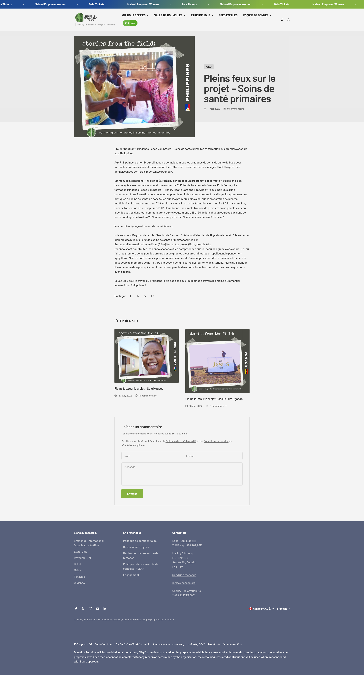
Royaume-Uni (82, 557)
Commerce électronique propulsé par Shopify (148, 619)
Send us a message (184, 574)
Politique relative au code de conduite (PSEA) (140, 566)
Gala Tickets (79, 4)
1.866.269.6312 (193, 545)
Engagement (131, 574)
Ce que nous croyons (136, 547)
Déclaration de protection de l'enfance (140, 555)
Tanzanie (79, 576)
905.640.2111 (188, 540)
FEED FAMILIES (228, 15)
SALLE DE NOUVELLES (168, 15)
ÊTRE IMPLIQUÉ (200, 15)
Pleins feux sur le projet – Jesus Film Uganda (213, 399)
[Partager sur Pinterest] (145, 296)
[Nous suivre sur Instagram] (90, 609)
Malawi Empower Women (32, 4)
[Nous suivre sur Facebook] (76, 609)
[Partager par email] (152, 296)
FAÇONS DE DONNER (255, 15)
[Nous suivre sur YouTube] (98, 609)
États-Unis (80, 551)
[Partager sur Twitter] (138, 296)
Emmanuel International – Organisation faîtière (90, 543)
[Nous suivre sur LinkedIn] (105, 609)
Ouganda (79, 582)
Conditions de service (216, 441)
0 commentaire (235, 108)
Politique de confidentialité (181, 441)
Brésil (77, 564)
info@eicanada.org (184, 582)
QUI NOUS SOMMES (134, 15)
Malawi (208, 66)
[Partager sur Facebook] (130, 296)
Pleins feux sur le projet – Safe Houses (138, 388)
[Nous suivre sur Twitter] (83, 609)
